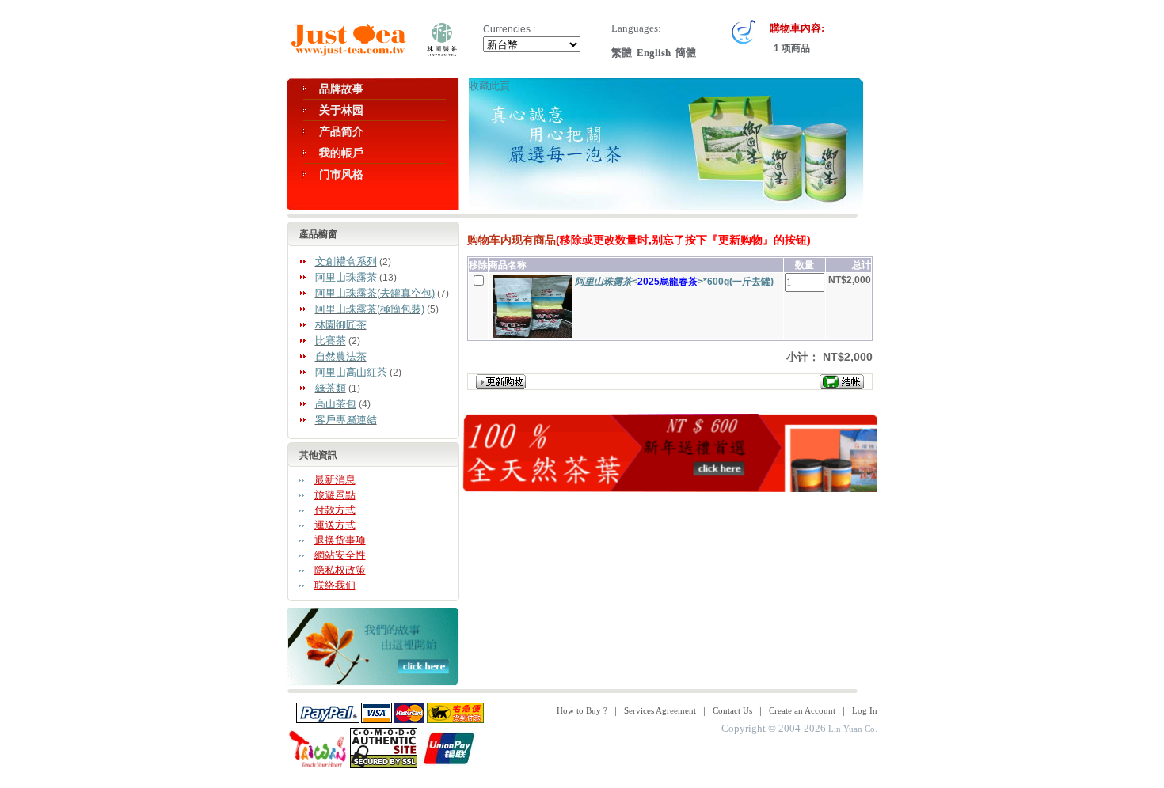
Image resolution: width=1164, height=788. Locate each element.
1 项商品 (790, 48)
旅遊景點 (335, 495)
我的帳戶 (341, 152)
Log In (864, 710)
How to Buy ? (582, 710)
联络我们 (335, 585)
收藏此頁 (489, 86)
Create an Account (802, 710)
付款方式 (335, 510)
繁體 (621, 53)
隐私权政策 (340, 570)
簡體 (685, 53)
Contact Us (732, 710)
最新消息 (335, 480)
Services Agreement (660, 710)
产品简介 (341, 131)
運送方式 (335, 525)
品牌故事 (341, 88)
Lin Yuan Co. (852, 728)
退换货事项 (340, 540)
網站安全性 (340, 555)
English (654, 53)
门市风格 (341, 174)
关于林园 (341, 110)
